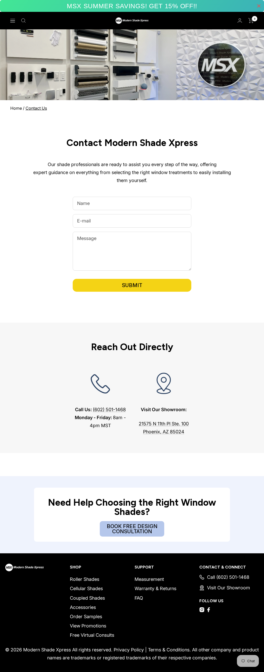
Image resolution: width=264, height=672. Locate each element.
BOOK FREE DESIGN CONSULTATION (132, 529)
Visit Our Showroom (228, 587)
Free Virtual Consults (92, 635)
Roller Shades (84, 579)
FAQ (139, 598)
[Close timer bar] (259, 6)
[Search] (23, 20)
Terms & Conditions (168, 649)
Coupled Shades (87, 598)
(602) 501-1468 (109, 409)
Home (16, 108)
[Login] (239, 20)
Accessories (83, 607)
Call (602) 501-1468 (228, 577)
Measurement (149, 579)
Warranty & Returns (155, 588)
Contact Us (36, 108)
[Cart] (251, 20)
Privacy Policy (129, 649)
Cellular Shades (86, 588)
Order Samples (86, 616)
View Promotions (88, 625)
